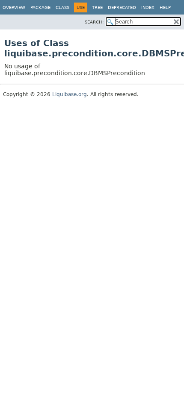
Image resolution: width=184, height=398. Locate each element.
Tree (97, 7)
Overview (14, 7)
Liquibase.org (69, 94)
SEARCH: (94, 22)
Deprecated (122, 7)
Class (62, 7)
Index (147, 7)
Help (165, 7)
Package (40, 7)
